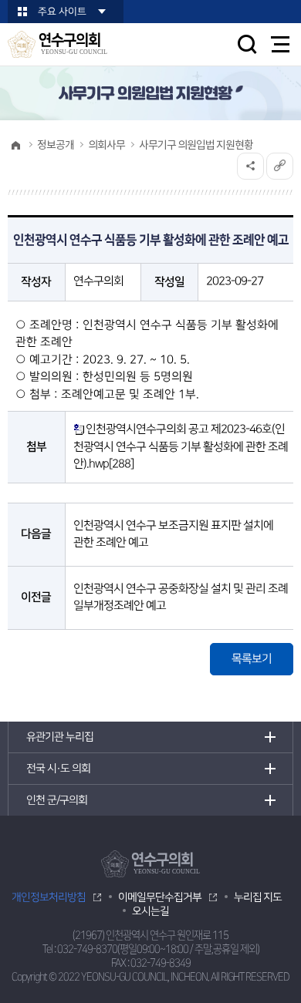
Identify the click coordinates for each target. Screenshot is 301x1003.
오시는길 (150, 911)
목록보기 (252, 658)
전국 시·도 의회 (58, 768)
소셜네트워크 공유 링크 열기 (250, 166)
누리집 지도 (258, 897)
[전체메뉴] (280, 44)
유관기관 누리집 (59, 737)
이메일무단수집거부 (159, 897)
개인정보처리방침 (49, 897)
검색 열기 (247, 44)
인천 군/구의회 (56, 800)
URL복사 (279, 166)
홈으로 (15, 145)
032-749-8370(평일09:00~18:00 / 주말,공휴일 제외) (158, 949)
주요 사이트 (62, 11)
